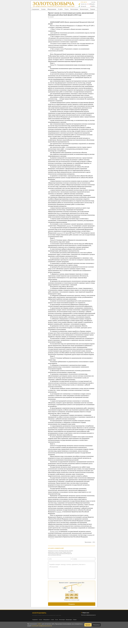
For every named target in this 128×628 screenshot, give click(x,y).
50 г (76, 594)
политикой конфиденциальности (42, 626)
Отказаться (96, 625)
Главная (92, 9)
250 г (72, 597)
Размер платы (54, 531)
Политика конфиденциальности (88, 615)
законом (68, 226)
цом (71, 108)
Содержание (35, 9)
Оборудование (51, 9)
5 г (67, 594)
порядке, (59, 511)
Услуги (67, 9)
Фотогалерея (74, 9)
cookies (39, 624)
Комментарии (84, 9)
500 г (76, 597)
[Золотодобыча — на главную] (54, 5)
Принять (88, 625)
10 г (72, 594)
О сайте (60, 9)
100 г (67, 597)
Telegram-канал (85, 612)
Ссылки (43, 9)
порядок (90, 535)
